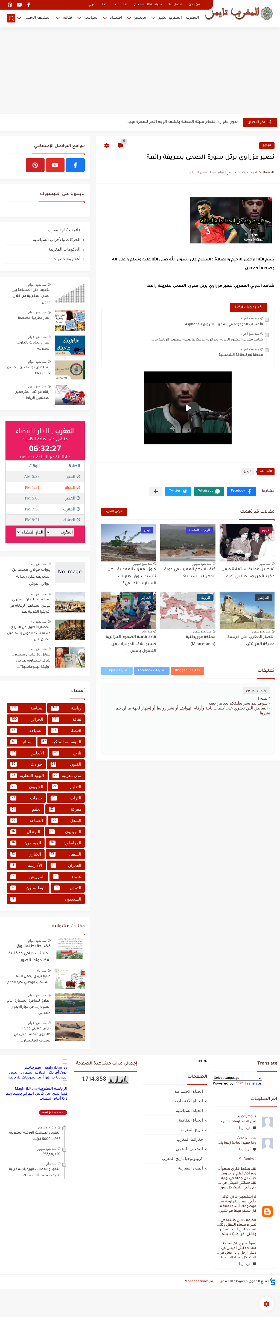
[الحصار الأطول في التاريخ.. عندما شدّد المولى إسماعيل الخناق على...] (70, 630)
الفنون (66, 764)
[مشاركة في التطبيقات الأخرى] (155, 491)
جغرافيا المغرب (190, 1139)
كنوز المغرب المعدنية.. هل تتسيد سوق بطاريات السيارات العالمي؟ (131, 576)
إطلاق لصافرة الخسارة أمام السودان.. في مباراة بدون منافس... (29, 1007)
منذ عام (147, 631)
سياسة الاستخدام (148, 5)
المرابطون (66, 843)
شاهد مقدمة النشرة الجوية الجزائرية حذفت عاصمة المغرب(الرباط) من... (206, 340)
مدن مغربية (67, 775)
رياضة (66, 708)
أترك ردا (245, 1128)
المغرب (192, 18)
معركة (65, 809)
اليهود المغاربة (28, 775)
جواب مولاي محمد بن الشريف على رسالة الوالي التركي (31, 577)
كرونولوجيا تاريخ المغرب (182, 1158)
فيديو (267, 145)
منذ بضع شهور (201, 564)
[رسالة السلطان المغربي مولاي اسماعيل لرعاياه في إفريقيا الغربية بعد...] (70, 602)
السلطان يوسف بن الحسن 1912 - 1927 (29, 371)
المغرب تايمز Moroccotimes (207, 1282)
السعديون (46, 899)
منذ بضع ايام (38, 564)
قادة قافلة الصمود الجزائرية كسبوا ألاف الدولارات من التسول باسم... (131, 644)
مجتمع (140, 18)
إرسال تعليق (256, 691)
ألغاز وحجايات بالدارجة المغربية (34, 346)
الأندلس (28, 753)
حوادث (27, 764)
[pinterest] (10, 4)
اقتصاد (116, 18)
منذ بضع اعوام (250, 318)
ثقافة (67, 18)
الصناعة (27, 820)
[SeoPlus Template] (272, 1281)
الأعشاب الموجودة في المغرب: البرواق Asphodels (224, 325)
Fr (104, 5)
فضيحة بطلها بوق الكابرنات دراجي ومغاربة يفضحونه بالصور (29, 953)
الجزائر (27, 719)
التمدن (68, 887)
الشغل (67, 820)
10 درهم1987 (50, 1154)
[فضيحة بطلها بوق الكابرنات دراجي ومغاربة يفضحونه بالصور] (70, 948)
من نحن (194, 5)
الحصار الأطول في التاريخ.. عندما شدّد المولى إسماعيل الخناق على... (29, 634)
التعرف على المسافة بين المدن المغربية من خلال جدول (31, 296)
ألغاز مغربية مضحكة (34, 318)
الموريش (28, 876)
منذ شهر (264, 564)
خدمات (27, 798)
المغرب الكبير (170, 18)
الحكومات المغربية (64, 249)
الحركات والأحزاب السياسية (56, 239)
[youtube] (19, 4)
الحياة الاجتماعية (188, 1091)
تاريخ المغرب (192, 1129)
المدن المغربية (190, 1168)
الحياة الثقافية (191, 1120)
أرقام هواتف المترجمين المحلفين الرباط (32, 395)
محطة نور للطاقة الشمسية (241, 355)
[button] (241, 491)
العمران (66, 865)
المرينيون (65, 831)
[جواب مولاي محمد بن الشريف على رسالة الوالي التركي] (70, 572)
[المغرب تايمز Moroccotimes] (239, 13)
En (125, 5)
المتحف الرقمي (37, 18)
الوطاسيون (29, 887)
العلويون (27, 786)
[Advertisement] (140, 71)
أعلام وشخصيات (66, 258)
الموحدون (26, 843)
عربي (91, 5)
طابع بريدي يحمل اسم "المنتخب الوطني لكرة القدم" (28, 979)
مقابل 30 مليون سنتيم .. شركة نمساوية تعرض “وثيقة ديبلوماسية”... (31, 661)
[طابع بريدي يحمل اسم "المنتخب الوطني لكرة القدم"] (70, 979)
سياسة (91, 18)
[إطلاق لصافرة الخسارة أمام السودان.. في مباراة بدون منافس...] (70, 1003)
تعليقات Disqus (117, 670)
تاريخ (67, 753)
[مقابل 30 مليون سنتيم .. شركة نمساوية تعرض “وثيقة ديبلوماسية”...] (70, 657)
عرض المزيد (114, 511)
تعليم (26, 809)
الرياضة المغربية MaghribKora (41, 1089)
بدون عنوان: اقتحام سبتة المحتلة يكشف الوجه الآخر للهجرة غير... (182, 122)
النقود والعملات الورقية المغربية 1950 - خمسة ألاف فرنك (34, 1172)
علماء (68, 876)
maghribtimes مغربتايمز (45, 1068)
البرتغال (26, 831)
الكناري (26, 854)
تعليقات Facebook (151, 670)
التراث (66, 798)
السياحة (27, 730)
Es (114, 5)
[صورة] (70, 292)
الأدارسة (27, 865)
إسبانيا (22, 741)
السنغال (66, 854)
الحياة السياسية (189, 1110)
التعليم (67, 786)
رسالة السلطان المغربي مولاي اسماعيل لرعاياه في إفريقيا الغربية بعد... (30, 606)
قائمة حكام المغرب (64, 230)
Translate (253, 1084)
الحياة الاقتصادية (189, 1101)
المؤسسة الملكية (61, 741)
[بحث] (11, 18)
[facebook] (28, 4)
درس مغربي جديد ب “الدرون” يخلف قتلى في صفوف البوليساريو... (32, 1035)
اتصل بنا (175, 5)
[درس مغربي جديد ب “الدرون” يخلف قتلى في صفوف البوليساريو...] (70, 1031)
